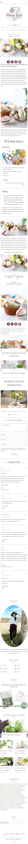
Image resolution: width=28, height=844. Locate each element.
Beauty (8, 784)
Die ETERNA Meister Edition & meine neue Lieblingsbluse (6, 769)
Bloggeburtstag (16, 784)
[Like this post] (18, 337)
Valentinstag (11, 805)
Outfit (18, 801)
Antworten (25, 468)
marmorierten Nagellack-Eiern (18, 76)
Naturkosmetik (4, 801)
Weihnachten (12, 807)
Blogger (24, 784)
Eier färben (7, 328)
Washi (14, 331)
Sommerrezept (11, 803)
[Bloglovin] (17, 25)
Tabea (2, 468)
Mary (11, 36)
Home (3, 30)
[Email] (15, 25)
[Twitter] (9, 25)
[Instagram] (11, 25)
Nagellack (20, 799)
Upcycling (3, 805)
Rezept (24, 801)
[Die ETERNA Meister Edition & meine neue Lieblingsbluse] (6, 761)
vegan (19, 805)
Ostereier (4, 331)
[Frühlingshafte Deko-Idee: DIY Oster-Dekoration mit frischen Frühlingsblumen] (14, 399)
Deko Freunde (9, 566)
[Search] (26, 2)
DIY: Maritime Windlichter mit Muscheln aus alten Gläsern (21, 752)
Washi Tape (20, 331)
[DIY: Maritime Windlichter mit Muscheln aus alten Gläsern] (21, 744)
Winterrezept (20, 807)
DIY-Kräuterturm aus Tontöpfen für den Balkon (6, 752)
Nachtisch (13, 799)
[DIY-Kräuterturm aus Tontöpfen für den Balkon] (6, 744)
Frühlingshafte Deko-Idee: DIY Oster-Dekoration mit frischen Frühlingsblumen (14, 411)
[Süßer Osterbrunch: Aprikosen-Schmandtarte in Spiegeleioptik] (21, 761)
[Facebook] (5, 834)
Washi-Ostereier (5, 333)
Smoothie (3, 803)
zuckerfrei (3, 809)
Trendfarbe (19, 803)
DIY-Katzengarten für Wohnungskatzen (11, 735)
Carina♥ (2, 547)
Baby (2, 784)
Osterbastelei (21, 328)
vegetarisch (4, 807)
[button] (8, 61)
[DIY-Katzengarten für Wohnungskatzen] (14, 728)
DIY (7, 30)
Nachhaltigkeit (4, 799)
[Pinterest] (13, 25)
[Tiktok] (23, 834)
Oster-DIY (14, 328)
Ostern (9, 331)
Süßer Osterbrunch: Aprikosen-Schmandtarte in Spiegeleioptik (20, 769)
